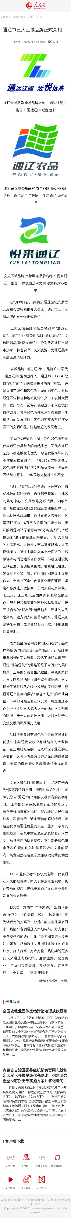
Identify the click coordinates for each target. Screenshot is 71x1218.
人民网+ (26, 1166)
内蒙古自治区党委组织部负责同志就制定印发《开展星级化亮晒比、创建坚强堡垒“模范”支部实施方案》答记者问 (35, 1075)
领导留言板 (56, 1166)
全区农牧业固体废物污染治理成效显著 (35, 1011)
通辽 (42, 17)
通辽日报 (53, 41)
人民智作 (41, 1188)
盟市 (32, 17)
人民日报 (10, 1166)
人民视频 (10, 1188)
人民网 (5, 17)
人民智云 (25, 1188)
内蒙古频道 (19, 17)
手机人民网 (41, 1166)
